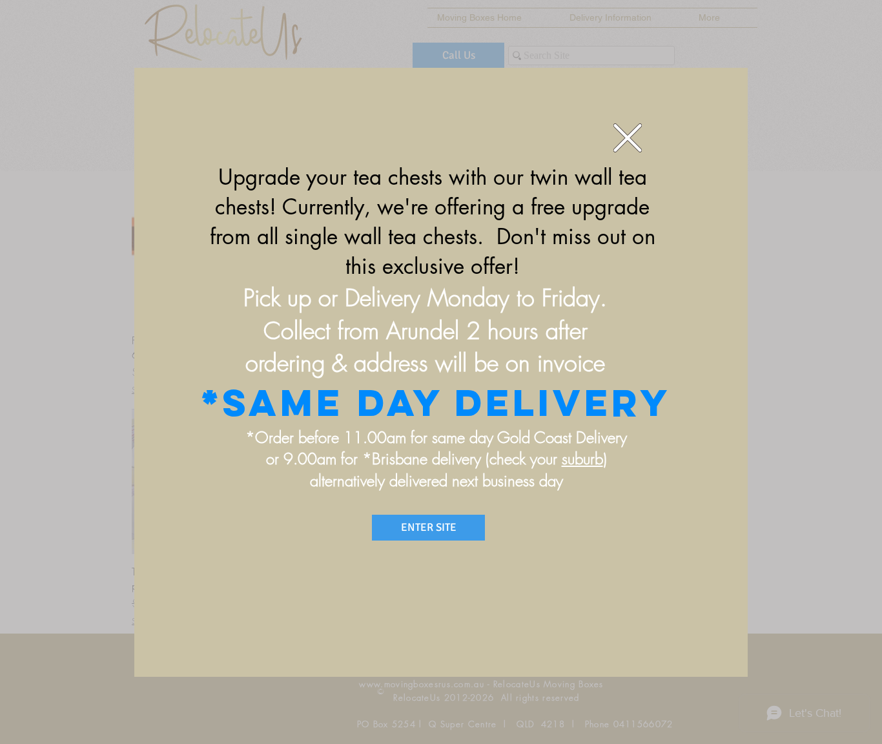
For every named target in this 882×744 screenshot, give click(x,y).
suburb (582, 458)
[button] (627, 138)
